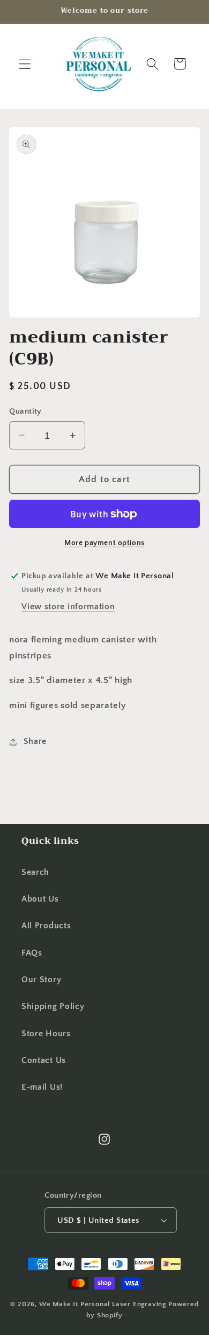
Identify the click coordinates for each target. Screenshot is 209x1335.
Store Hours (46, 1033)
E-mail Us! (42, 1087)
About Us (40, 899)
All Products (46, 925)
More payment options (104, 543)
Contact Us (43, 1060)
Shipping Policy (52, 1006)
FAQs (31, 953)
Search (35, 872)
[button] (25, 63)
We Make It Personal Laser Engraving (103, 1304)
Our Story (41, 979)
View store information (68, 606)
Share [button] (35, 741)
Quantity (25, 411)
